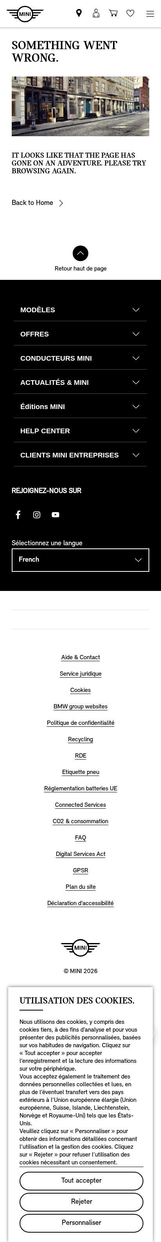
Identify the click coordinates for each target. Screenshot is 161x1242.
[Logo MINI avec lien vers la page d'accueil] (80, 948)
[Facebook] (18, 515)
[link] (79, 14)
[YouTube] (55, 515)
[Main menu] (150, 14)
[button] (96, 14)
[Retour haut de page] (80, 253)
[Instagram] (36, 515)
